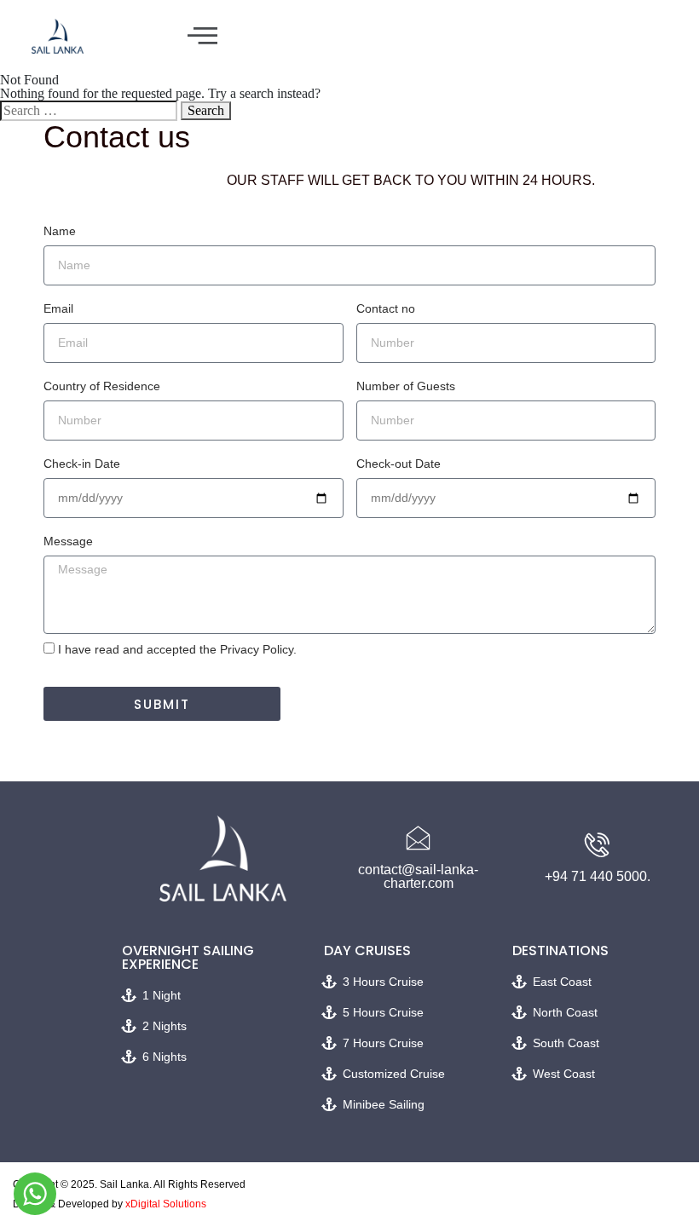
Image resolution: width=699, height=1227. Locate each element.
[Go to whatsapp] (35, 1193)
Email (58, 308)
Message (68, 541)
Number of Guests (405, 386)
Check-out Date (398, 463)
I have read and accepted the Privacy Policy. (177, 649)
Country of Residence (101, 386)
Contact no (385, 308)
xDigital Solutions (165, 1204)
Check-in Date (81, 463)
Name (59, 231)
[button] (202, 36)
